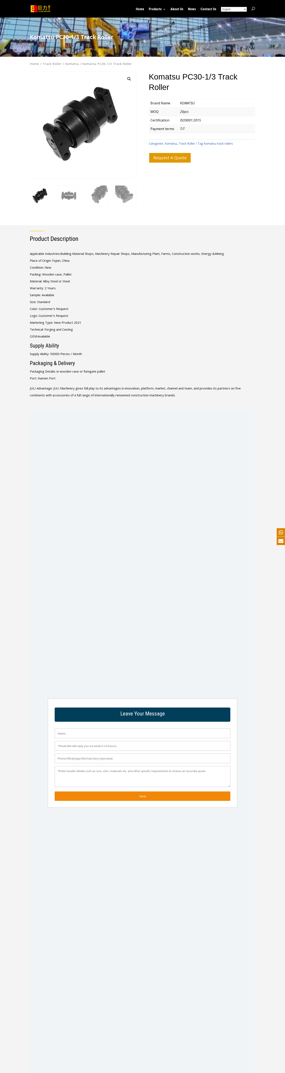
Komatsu (72, 64)
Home (140, 9)
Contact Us (208, 9)
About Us (176, 9)
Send (142, 796)
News (192, 9)
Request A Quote (170, 158)
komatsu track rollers (218, 143)
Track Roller (52, 64)
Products (155, 9)
